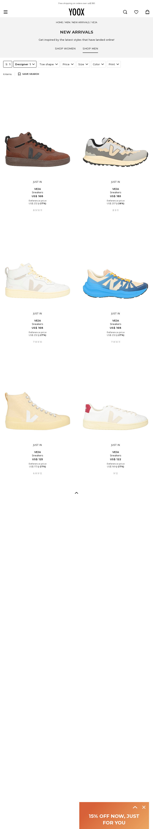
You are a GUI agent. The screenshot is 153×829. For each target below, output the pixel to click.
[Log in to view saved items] (136, 12)
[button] (76, 492)
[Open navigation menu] (6, 12)
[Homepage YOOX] (76, 12)
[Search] (125, 12)
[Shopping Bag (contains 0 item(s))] (147, 12)
